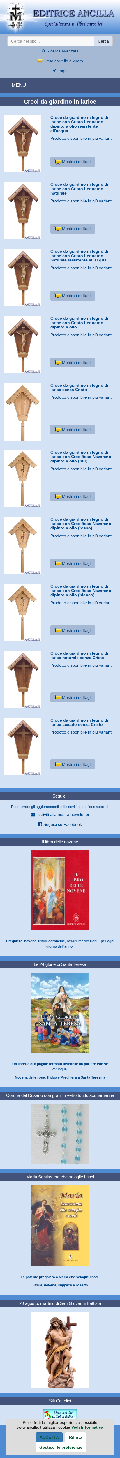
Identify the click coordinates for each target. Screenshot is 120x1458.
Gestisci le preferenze (60, 1447)
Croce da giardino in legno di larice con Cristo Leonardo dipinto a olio (79, 323)
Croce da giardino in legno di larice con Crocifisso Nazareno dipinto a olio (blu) (80, 457)
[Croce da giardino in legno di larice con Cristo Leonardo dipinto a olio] (25, 344)
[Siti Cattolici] (60, 1415)
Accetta (49, 1437)
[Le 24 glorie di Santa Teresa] (60, 1013)
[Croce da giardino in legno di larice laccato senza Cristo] (25, 746)
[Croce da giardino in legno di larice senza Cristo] (25, 417)
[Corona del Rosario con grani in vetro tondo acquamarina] (60, 1134)
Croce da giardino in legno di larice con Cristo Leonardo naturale (79, 189)
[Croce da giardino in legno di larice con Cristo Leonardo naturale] (25, 210)
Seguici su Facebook (62, 824)
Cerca (103, 41)
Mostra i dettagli (76, 161)
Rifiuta (75, 1437)
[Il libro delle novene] (60, 890)
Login (62, 70)
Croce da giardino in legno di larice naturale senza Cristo (79, 655)
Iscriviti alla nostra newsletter (62, 814)
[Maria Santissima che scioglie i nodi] (60, 1226)
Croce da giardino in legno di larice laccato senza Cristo (79, 722)
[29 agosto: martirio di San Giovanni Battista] (60, 1350)
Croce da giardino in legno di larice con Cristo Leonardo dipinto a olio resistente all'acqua (79, 124)
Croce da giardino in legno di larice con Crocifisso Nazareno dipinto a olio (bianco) (80, 591)
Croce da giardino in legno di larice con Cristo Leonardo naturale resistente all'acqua (79, 256)
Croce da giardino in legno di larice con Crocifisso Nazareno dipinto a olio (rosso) (80, 524)
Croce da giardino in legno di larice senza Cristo (79, 387)
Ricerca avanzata (62, 51)
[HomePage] (60, 17)
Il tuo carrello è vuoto (63, 61)
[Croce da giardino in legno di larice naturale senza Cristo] (25, 679)
